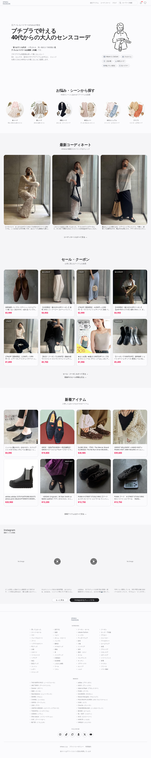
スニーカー (104, 638)
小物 (79, 644)
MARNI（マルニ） (37, 697)
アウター (104, 635)
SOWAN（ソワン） (37, 714)
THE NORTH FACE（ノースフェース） (43, 683)
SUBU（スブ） (82, 702)
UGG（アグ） (35, 705)
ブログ (114, 3)
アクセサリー (105, 641)
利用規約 (88, 747)
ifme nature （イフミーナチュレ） (42, 717)
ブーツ (33, 641)
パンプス (57, 641)
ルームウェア (105, 644)
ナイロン (104, 664)
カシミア (81, 666)
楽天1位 (57, 629)
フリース (104, 666)
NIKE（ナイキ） (36, 691)
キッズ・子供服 (106, 632)
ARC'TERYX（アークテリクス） (41, 685)
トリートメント (106, 658)
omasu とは (64, 747)
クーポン (104, 629)
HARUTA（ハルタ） (84, 719)
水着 (32, 649)
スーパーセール (36, 632)
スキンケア (104, 652)
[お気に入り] (145, 3)
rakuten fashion (83, 632)
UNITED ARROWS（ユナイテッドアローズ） (45, 708)
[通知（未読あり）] (141, 3)
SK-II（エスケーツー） (85, 717)
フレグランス (82, 658)
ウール (57, 666)
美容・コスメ (82, 652)
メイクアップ (59, 655)
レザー (33, 669)
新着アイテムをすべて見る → (75, 514)
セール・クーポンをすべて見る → (75, 374)
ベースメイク (35, 655)
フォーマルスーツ (37, 638)
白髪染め (57, 658)
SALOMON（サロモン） (85, 694)
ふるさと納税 (59, 664)
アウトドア (104, 649)
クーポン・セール (83, 629)
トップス (81, 635)
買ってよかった (36, 629)
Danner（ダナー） (37, 688)
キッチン (81, 661)
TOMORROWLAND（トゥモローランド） (91, 708)
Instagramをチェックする (84, 600)
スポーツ (34, 652)
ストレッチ (34, 672)
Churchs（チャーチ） (85, 705)
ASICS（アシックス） (85, 685)
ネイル (80, 655)
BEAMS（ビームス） (84, 711)
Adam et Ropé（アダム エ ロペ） (88, 688)
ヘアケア (34, 658)
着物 (56, 649)
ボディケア (104, 655)
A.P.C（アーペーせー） (38, 719)
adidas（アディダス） (85, 683)
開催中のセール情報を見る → (75, 377)
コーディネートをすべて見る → (75, 237)
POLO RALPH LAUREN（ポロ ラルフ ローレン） (93, 700)
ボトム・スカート (60, 638)
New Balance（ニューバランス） (42, 694)
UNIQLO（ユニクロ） (85, 722)
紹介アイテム (94, 3)
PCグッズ (34, 646)
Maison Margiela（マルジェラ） (88, 697)
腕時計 (57, 644)
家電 (102, 661)
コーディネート (105, 3)
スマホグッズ (59, 646)
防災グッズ (34, 664)
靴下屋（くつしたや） (38, 722)
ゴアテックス (82, 664)
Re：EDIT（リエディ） (85, 714)
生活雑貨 (57, 661)
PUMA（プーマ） (83, 691)
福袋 (56, 632)
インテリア (81, 646)
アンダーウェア (83, 638)
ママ (32, 635)
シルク (80, 669)
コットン (34, 666)
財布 (79, 641)
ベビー (57, 635)
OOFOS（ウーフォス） (38, 702)
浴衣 (79, 649)
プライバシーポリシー (76, 747)
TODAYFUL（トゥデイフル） (40, 711)
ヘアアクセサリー (37, 644)
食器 (102, 646)
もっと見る (60, 600)
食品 (32, 661)
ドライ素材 (104, 669)
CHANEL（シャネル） (38, 700)
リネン (57, 669)
